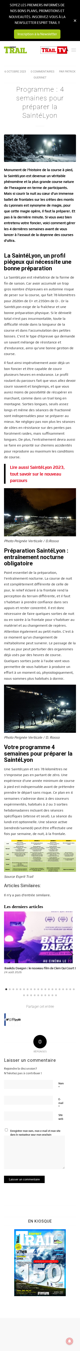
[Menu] (73, 50)
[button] (71, 955)
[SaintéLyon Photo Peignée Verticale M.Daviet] (40, 148)
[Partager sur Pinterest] (13, 1019)
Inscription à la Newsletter (37, 34)
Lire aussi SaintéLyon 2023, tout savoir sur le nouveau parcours (37, 474)
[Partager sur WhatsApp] (10, 1019)
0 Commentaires (42, 71)
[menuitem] (64, 50)
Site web (60, 1117)
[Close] (75, 20)
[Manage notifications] (69, 1341)
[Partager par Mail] (19, 1019)
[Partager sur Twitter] (7, 1019)
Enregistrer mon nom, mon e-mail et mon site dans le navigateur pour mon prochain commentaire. (35, 1135)
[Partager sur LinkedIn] (16, 1019)
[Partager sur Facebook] (5, 1019)
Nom (61, 1085)
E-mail (60, 1103)
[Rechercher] (64, 50)
